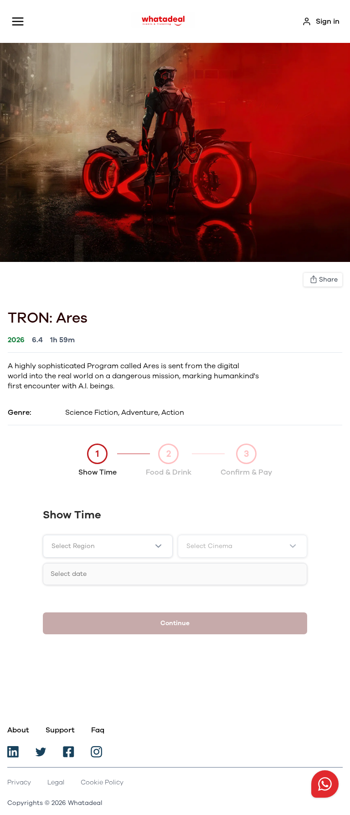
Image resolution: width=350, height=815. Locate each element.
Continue (175, 623)
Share (328, 279)
